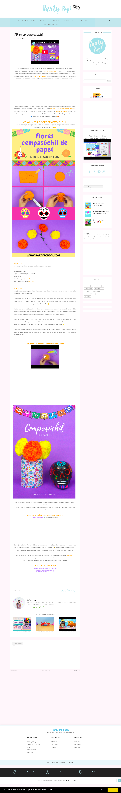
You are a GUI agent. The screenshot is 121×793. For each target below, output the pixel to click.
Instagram (77, 744)
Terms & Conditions (33, 744)
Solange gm (31, 600)
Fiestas (42, 20)
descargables (88, 288)
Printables (54, 747)
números (100, 293)
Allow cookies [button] (113, 790)
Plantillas (69, 20)
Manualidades (28, 20)
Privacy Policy (31, 742)
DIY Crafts (54, 742)
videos (86, 286)
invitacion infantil (89, 293)
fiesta (98, 286)
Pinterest (77, 742)
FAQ (28, 747)
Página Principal (46, 670)
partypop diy (98, 288)
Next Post (77, 670)
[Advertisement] (45, 92)
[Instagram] (99, 171)
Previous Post (13, 670)
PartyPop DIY (88, 233)
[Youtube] (103, 171)
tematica (87, 296)
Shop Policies (31, 750)
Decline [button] (103, 790)
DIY (93, 286)
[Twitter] (94, 171)
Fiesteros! (97, 57)
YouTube (77, 747)
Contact (30, 752)
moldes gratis (96, 291)
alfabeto (87, 291)
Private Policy (51, 25)
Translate (96, 190)
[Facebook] (89, 171)
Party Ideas (54, 744)
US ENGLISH (82, 20)
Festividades (54, 20)
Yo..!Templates (71, 780)
